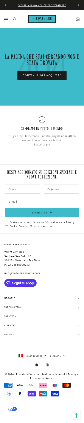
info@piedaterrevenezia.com (22, 273)
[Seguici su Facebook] (37, 365)
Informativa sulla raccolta (28, 417)
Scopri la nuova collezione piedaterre (42, 5)
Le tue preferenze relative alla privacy (46, 409)
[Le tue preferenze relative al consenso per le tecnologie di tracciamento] (76, 415)
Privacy (70, 222)
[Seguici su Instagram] (47, 365)
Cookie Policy (18, 226)
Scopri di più (42, 144)
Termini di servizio (41, 226)
